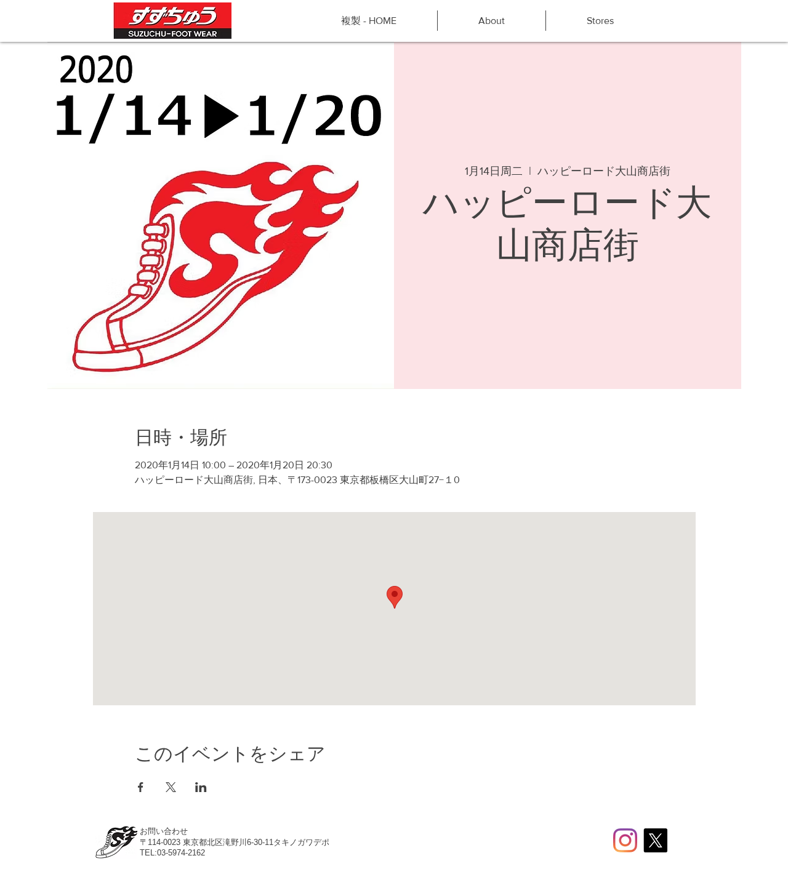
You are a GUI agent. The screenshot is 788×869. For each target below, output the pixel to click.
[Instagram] (625, 840)
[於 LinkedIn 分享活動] (201, 787)
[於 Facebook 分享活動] (141, 787)
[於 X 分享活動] (171, 787)
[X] (655, 840)
